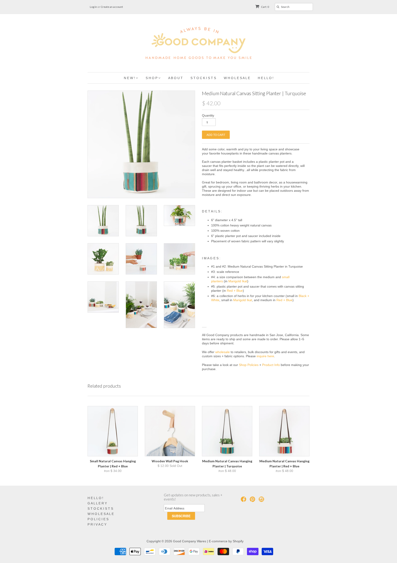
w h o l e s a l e (237, 78)
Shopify (238, 541)
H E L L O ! (95, 498)
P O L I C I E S (98, 519)
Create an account (112, 7)
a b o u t (175, 78)
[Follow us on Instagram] (262, 501)
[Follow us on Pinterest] (253, 501)
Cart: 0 (265, 7)
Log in (93, 7)
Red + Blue (235, 290)
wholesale (222, 352)
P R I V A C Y (97, 524)
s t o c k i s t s (203, 78)
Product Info (271, 365)
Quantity (208, 115)
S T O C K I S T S (100, 508)
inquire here (265, 356)
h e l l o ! (265, 78)
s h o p (152, 78)
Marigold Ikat (237, 281)
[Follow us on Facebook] (244, 501)
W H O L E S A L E (101, 514)
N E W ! (130, 78)
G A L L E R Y (97, 503)
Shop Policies (248, 365)
